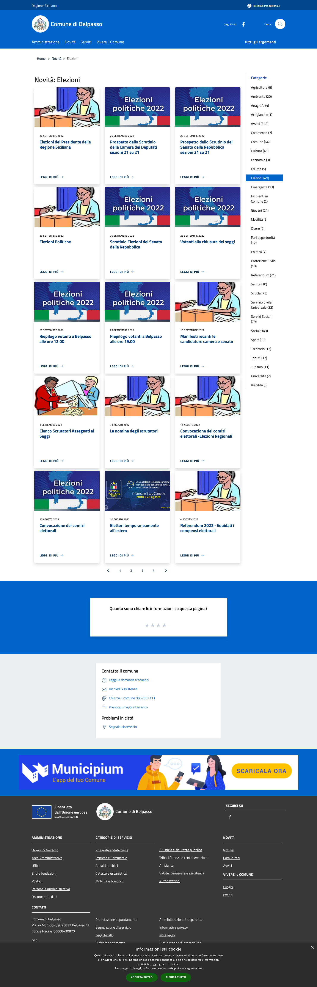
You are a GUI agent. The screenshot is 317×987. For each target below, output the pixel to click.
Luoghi (228, 887)
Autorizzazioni (169, 880)
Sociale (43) (259, 330)
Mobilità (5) (259, 219)
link (200, 968)
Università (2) (261, 376)
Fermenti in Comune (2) (259, 198)
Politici (37, 881)
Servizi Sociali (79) (261, 319)
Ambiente (166, 865)
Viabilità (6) (259, 385)
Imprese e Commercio (111, 857)
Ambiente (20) (261, 96)
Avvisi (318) (259, 123)
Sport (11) (258, 339)
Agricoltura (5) (261, 87)
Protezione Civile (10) (263, 263)
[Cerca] (280, 24)
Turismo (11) (260, 366)
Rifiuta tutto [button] (176, 977)
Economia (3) (260, 159)
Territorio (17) (261, 348)
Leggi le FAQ (105, 935)
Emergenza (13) (262, 187)
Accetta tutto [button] (142, 977)
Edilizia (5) (258, 168)
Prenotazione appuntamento (116, 919)
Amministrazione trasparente (180, 919)
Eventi (228, 894)
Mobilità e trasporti (110, 881)
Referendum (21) (263, 275)
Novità (56, 58)
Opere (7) (257, 228)
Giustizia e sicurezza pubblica (180, 849)
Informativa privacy (173, 927)
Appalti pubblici (107, 865)
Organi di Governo (45, 850)
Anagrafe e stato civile (112, 850)
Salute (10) (259, 284)
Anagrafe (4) (260, 105)
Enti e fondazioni (44, 873)
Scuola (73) (259, 293)
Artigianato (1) (261, 114)
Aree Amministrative (47, 857)
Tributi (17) (259, 357)
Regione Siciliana (44, 5)
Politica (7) (258, 251)
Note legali (167, 935)
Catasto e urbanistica (111, 873)
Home (41, 58)
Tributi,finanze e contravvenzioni (183, 857)
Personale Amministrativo (51, 888)
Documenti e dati (44, 896)
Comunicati (231, 857)
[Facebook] (241, 24)
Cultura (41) (259, 150)
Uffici (35, 865)
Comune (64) (260, 141)
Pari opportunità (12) (263, 240)
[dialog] (158, 965)
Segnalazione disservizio (113, 927)
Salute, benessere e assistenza (181, 873)
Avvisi (227, 865)
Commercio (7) (261, 132)
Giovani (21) (259, 210)
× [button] (312, 947)
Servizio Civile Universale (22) (262, 305)
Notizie (228, 850)
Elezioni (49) (260, 178)
